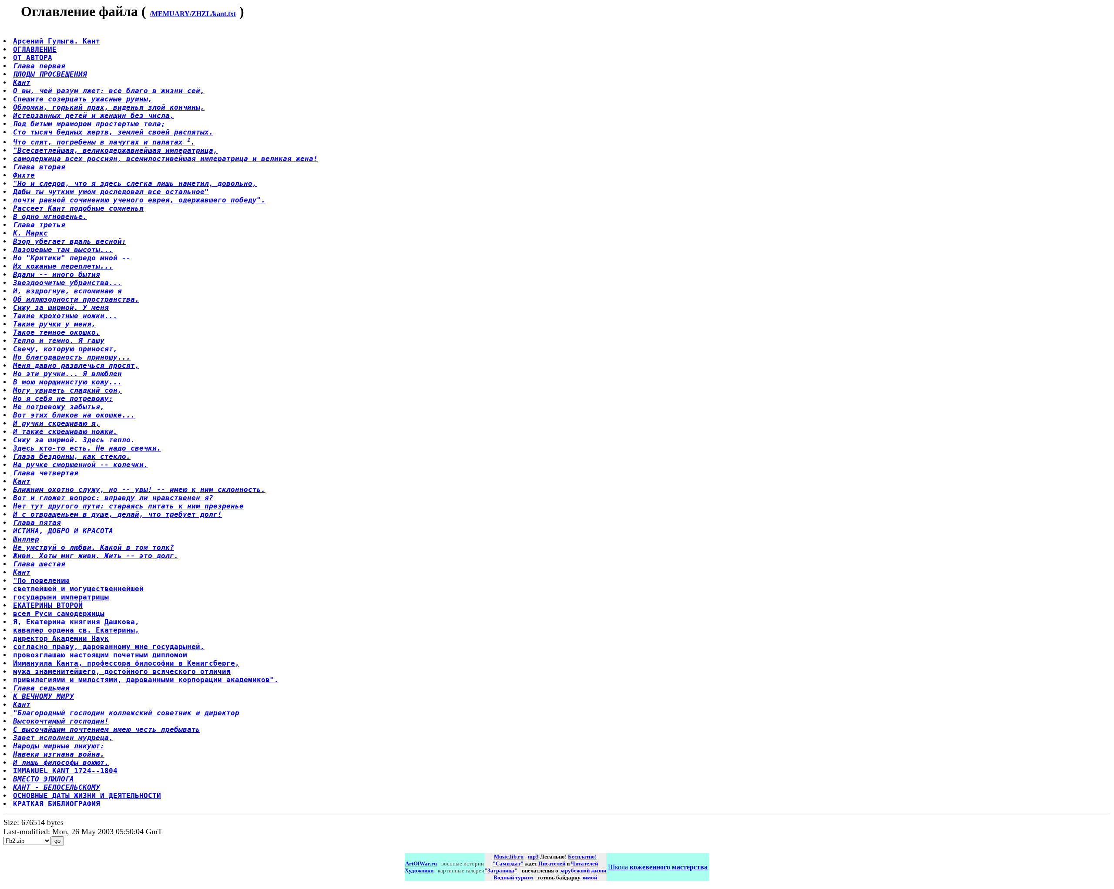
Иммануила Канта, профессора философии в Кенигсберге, (126, 663)
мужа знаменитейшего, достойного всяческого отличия (122, 671)
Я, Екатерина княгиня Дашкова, (76, 622)
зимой (589, 877)
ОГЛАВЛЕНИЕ (35, 49)
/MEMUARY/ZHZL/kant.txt (193, 13)
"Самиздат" (508, 863)
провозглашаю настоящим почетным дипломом (100, 655)
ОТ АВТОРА (32, 58)
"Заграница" (500, 870)
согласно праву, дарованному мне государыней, (109, 647)
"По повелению (41, 580)
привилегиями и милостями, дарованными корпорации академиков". (145, 680)
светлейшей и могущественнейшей (78, 589)
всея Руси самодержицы (58, 614)
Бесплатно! (582, 856)
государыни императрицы (61, 597)
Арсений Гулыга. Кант (56, 41)
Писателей (551, 863)
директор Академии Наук (61, 638)
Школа (658, 867)
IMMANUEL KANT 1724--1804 (65, 771)
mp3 (533, 856)
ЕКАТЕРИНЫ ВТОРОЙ (48, 605)
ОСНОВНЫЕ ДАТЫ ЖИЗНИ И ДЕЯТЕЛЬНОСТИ (87, 795)
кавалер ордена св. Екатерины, (76, 630)
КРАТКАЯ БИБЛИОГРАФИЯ (56, 804)
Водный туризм (513, 877)
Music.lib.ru (508, 856)
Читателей (584, 863)
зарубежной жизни (583, 870)
